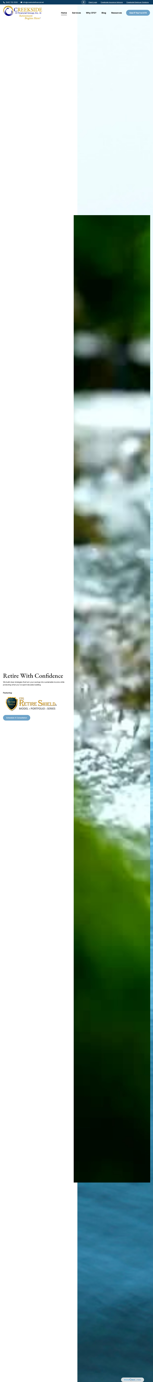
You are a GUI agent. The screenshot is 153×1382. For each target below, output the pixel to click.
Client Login (92, 2)
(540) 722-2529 (12, 2)
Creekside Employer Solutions (137, 2)
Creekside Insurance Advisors (112, 2)
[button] (64, 13)
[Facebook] (83, 2)
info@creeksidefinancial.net (33, 2)
